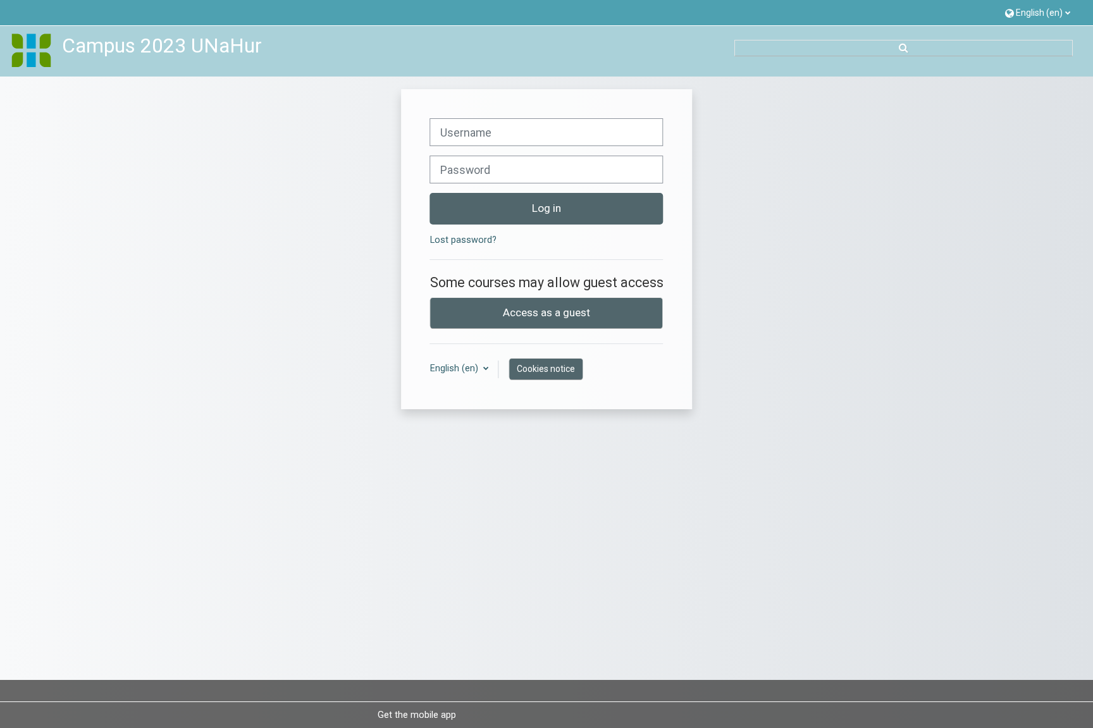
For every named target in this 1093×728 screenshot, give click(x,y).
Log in (546, 208)
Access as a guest (546, 312)
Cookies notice (546, 369)
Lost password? (463, 240)
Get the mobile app (417, 715)
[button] (1038, 12)
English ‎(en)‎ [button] (455, 368)
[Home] (31, 51)
